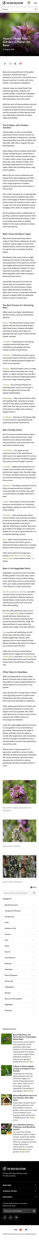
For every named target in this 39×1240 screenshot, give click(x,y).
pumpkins (14, 591)
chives (5, 558)
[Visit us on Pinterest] (16, 1217)
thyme (10, 558)
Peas (5, 632)
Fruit (19, 940)
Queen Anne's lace (16, 555)
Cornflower (7, 417)
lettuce (11, 656)
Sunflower (7, 355)
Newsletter (19, 969)
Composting (19, 916)
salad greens (28, 656)
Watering (19, 1010)
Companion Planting (19, 911)
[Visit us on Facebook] (5, 1217)
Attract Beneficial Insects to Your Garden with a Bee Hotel (25, 1097)
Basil (4, 539)
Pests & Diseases (19, 975)
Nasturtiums (7, 398)
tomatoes (6, 613)
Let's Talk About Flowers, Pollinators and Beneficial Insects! (24, 1126)
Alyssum (6, 368)
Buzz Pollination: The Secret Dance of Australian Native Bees (24, 1036)
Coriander (7, 515)
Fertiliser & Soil (19, 928)
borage (27, 555)
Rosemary (7, 485)
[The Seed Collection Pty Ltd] (12, 3)
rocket (5, 656)
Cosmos (6, 384)
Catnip (5, 501)
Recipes (19, 993)
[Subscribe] (33, 1210)
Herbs (19, 946)
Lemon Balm (8, 450)
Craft (19, 922)
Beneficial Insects (19, 905)
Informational (19, 957)
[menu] (36, 9)
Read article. (28, 1061)
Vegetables (19, 1004)
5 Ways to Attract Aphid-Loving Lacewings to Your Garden (24, 1068)
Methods (19, 963)
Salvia (5, 322)
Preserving (19, 981)
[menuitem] (5, 64)
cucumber (22, 591)
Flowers (19, 934)
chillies (16, 613)
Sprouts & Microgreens (19, 998)
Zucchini (6, 591)
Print (34, 887)
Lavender (6, 466)
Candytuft (7, 341)
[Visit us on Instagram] (10, 1217)
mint (32, 558)
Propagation (19, 987)
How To (19, 952)
